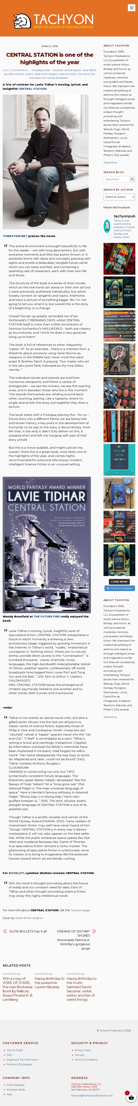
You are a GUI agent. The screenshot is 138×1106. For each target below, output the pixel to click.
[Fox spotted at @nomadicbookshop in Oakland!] (119, 426)
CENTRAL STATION (32, 88)
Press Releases (15, 1084)
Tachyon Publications (112, 1030)
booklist (58, 70)
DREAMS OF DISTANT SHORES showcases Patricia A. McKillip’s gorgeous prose (73, 939)
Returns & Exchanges (19, 1064)
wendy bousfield (57, 77)
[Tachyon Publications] (53, 32)
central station (73, 70)
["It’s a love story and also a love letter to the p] (119, 527)
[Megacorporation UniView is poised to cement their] (119, 460)
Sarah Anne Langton (29, 918)
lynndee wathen (14, 74)
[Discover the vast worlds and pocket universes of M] (119, 359)
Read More (110, 162)
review (29, 74)
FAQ (9, 1055)
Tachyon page (80, 910)
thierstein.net (37, 77)
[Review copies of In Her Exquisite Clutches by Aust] (119, 292)
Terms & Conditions (86, 1059)
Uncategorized (40, 70)
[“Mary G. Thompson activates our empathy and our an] (119, 393)
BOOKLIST (16, 873)
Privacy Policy (83, 1050)
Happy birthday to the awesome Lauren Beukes (49, 982)
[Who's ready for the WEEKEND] (119, 326)
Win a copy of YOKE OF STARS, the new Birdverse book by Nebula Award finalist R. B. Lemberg (18, 989)
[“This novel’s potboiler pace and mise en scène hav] (119, 259)
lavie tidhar (89, 70)
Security (79, 1055)
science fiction (68, 74)
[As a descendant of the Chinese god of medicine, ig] (119, 493)
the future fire (86, 74)
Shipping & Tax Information (22, 1059)
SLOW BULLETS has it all (28, 931)
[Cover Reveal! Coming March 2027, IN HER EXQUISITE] (119, 560)
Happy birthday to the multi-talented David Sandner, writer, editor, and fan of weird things (81, 989)
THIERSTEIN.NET (15, 236)
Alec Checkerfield (15, 70)
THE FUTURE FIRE (47, 616)
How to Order (15, 1050)
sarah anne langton (46, 74)
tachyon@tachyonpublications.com (92, 1095)
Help (9, 1094)
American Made (16, 1089)
